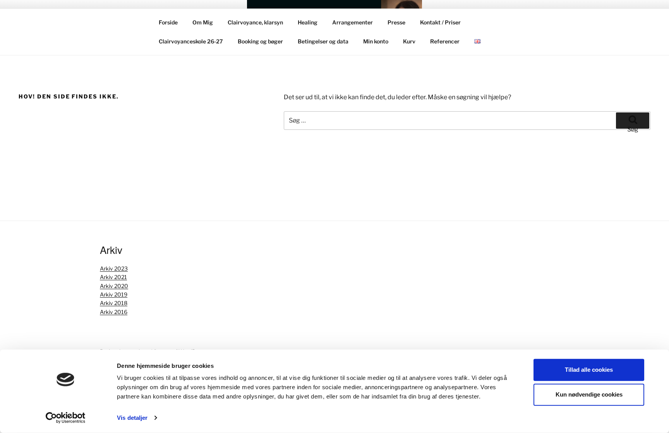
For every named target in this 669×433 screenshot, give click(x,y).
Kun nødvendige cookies (589, 394)
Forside (168, 22)
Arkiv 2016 (113, 312)
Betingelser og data (323, 41)
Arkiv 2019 (113, 294)
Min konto (375, 41)
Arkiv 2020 (114, 286)
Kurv (409, 41)
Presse (396, 22)
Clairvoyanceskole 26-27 (191, 41)
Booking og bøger (260, 41)
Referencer (445, 41)
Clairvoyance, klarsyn (255, 22)
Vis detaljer (132, 417)
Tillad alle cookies (589, 369)
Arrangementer (352, 22)
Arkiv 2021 (113, 277)
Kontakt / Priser (440, 22)
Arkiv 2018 (113, 303)
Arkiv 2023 (114, 268)
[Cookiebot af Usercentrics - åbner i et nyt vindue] (65, 418)
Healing (307, 22)
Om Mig (202, 22)
